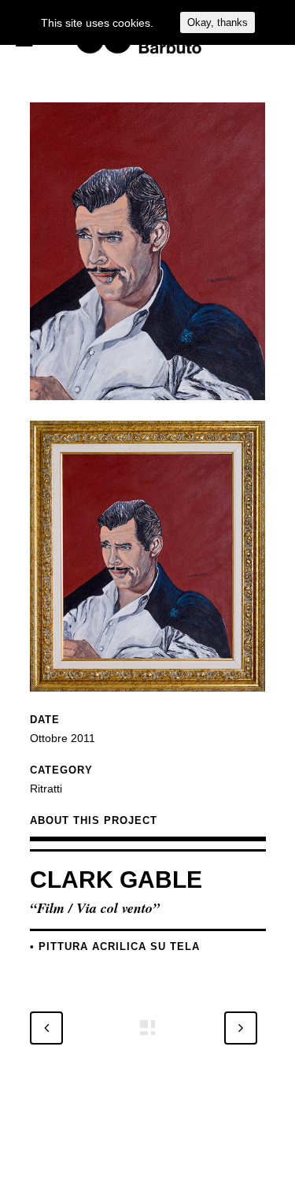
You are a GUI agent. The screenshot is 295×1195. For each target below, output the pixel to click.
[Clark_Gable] (148, 410)
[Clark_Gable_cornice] (148, 702)
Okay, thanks (217, 22)
